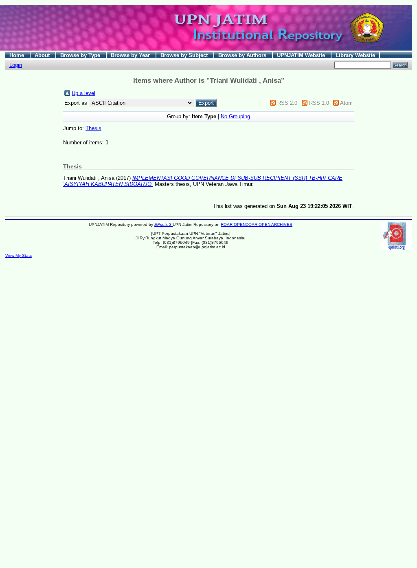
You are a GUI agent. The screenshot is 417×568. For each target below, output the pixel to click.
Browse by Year (131, 55)
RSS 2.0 (287, 103)
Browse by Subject (184, 55)
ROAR (227, 224)
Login (15, 65)
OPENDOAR (246, 224)
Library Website (355, 55)
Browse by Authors (243, 55)
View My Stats (18, 255)
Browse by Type (81, 55)
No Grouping (235, 116)
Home (17, 55)
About (43, 55)
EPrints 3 (163, 224)
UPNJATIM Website (302, 55)
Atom (346, 103)
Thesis (93, 128)
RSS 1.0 (319, 103)
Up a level (83, 93)
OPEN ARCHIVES (275, 224)
